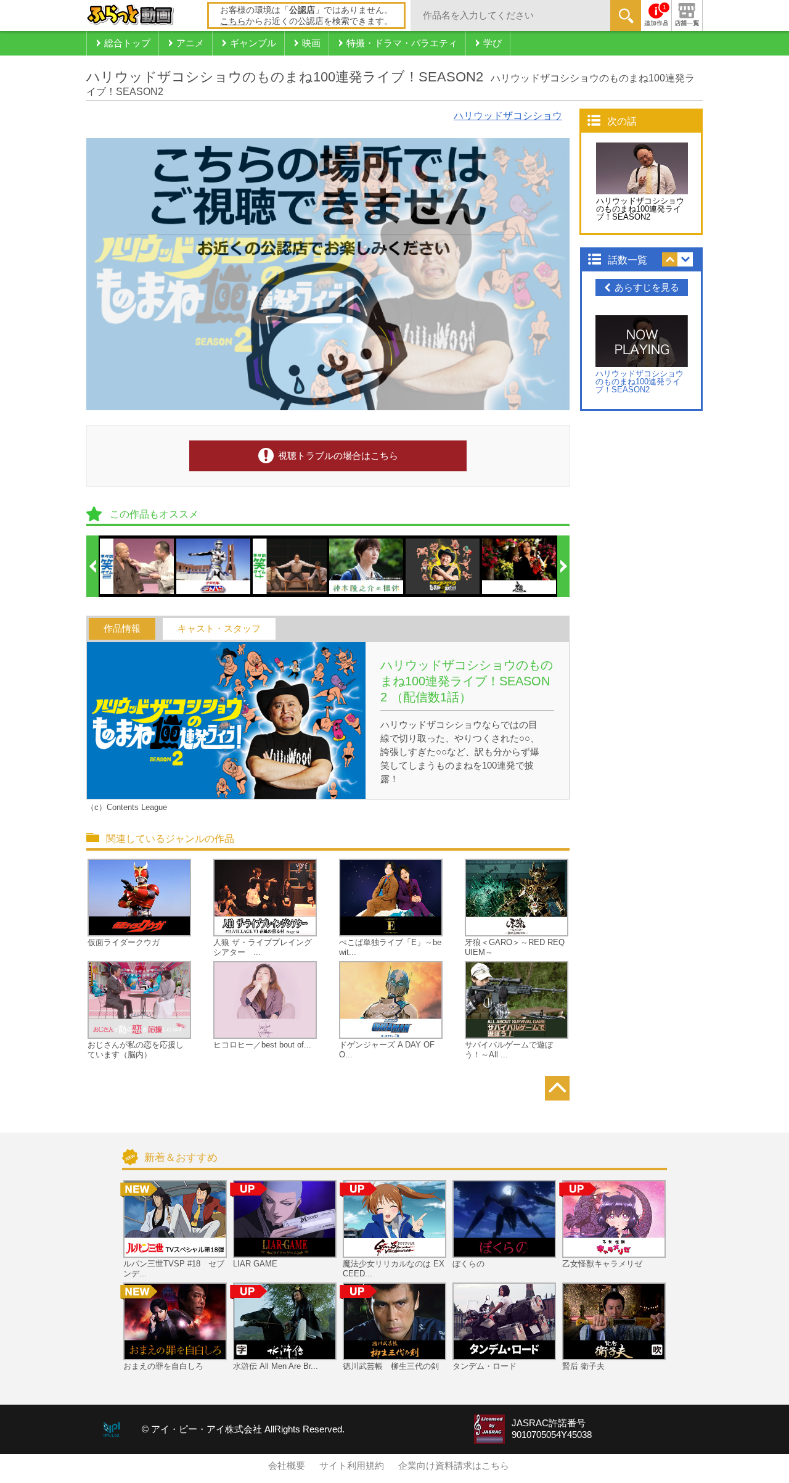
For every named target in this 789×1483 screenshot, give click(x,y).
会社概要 (286, 1466)
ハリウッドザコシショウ (508, 115)
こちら (233, 21)
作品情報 (122, 629)
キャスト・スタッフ (219, 629)
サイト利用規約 (351, 1466)
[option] (137, 566)
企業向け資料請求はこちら (453, 1466)
